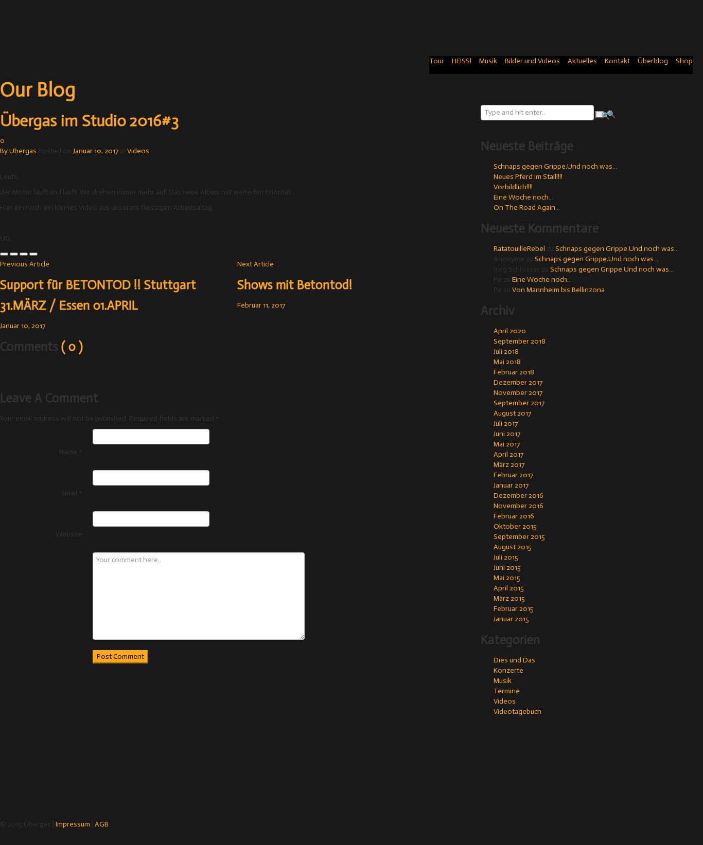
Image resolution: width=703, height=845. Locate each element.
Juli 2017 (506, 423)
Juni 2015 (507, 567)
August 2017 (512, 413)
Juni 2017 (507, 433)
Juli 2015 (506, 557)
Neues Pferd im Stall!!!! (528, 176)
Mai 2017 (507, 444)
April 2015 (509, 588)
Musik (488, 61)
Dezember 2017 (518, 382)
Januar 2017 (511, 485)
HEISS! (461, 61)
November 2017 (518, 392)
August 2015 (513, 547)
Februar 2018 (514, 372)
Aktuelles (582, 61)
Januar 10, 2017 (95, 151)
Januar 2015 (511, 619)
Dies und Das (514, 660)
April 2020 (510, 331)
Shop (684, 61)
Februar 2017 (513, 475)
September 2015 (519, 536)
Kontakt (617, 61)
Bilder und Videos (532, 61)
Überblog (653, 61)
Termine (507, 691)
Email (71, 493)
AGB (102, 824)
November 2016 (518, 505)
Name (70, 451)
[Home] (36, 22)
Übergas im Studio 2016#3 (89, 120)
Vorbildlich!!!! (513, 187)
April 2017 (508, 454)
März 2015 (509, 598)
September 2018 (520, 341)
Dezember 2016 (518, 495)
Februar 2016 (514, 516)
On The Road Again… (527, 207)
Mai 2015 (507, 577)
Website (69, 534)
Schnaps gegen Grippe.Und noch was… (555, 166)
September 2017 (519, 403)
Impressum (73, 824)
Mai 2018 (507, 361)
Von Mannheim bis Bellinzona (558, 289)
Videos (138, 151)
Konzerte (508, 670)
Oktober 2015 (515, 526)
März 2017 (509, 464)
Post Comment (120, 656)
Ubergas (23, 151)
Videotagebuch (517, 711)
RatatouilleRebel (519, 248)
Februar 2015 (514, 608)
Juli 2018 (506, 351)
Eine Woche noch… (523, 197)
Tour (436, 61)
